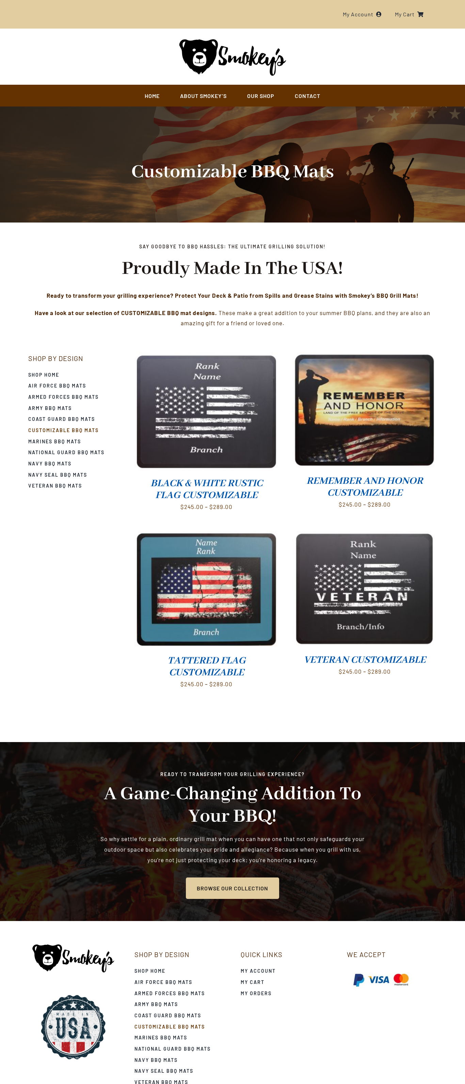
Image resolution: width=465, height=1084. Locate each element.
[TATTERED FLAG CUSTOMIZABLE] (206, 535)
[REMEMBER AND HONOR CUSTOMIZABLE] (364, 357)
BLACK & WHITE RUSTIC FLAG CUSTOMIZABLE (206, 489)
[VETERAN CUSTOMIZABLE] (364, 535)
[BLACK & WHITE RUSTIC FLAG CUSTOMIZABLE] (206, 357)
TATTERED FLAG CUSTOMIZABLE (206, 666)
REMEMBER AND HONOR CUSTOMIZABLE (364, 487)
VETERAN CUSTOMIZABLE (365, 660)
